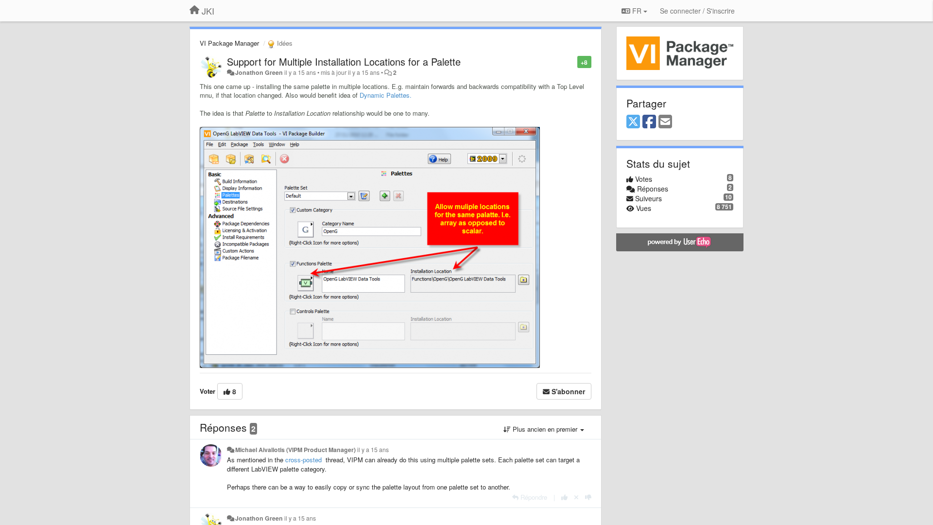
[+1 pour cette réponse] (564, 497)
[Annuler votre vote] (576, 497)
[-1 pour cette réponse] (588, 497)
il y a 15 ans (373, 449)
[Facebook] (649, 122)
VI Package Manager (229, 43)
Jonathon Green (259, 72)
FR (636, 11)
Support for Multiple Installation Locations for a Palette (344, 61)
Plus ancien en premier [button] (545, 429)
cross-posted (303, 459)
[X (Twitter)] (633, 122)
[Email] (665, 122)
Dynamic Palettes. (386, 95)
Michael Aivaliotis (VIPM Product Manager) (295, 449)
